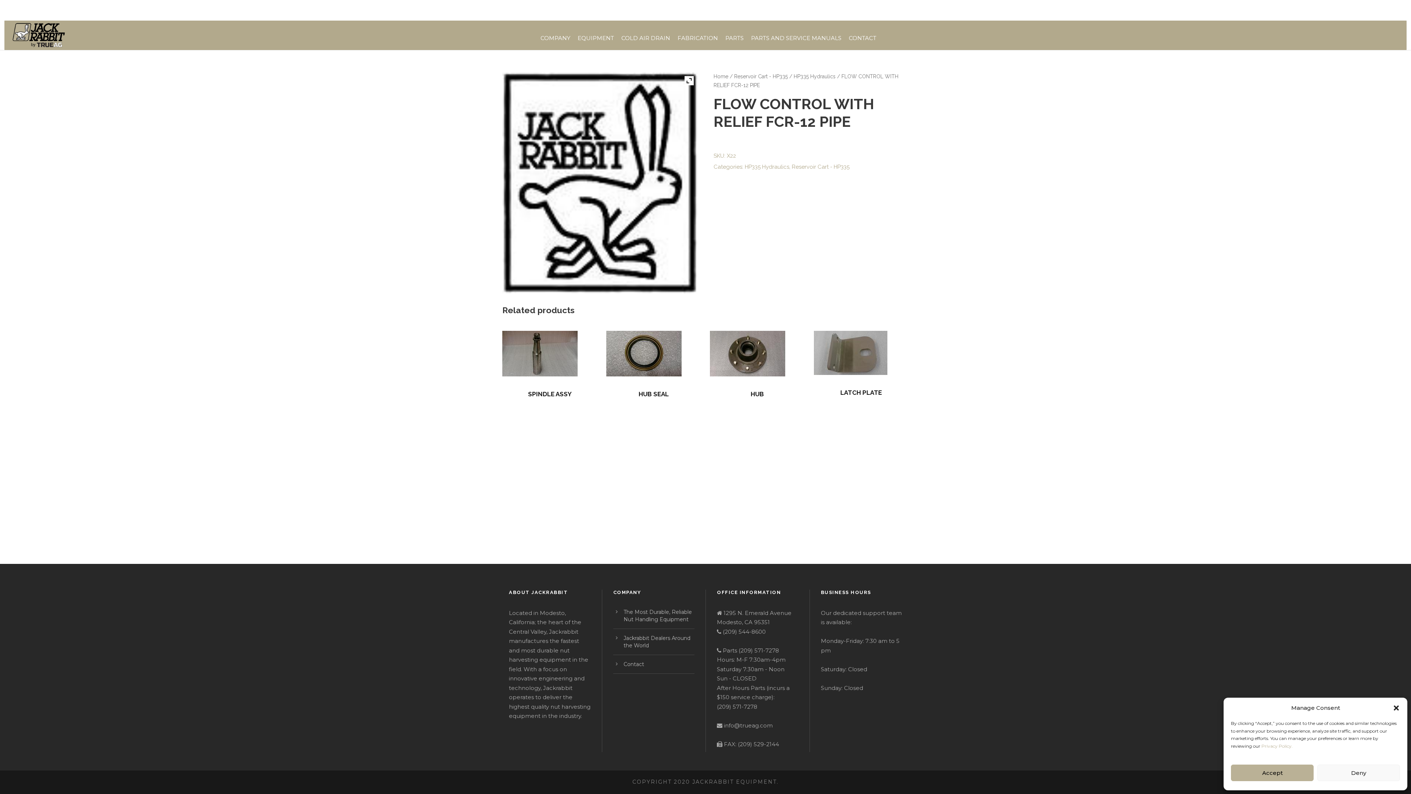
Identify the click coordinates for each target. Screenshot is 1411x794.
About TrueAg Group (819, 10)
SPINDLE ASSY (550, 394)
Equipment (596, 38)
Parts (734, 38)
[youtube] (892, 10)
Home (721, 76)
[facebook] (879, 10)
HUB (757, 394)
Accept (1272, 772)
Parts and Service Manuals (796, 38)
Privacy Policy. (1277, 746)
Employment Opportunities (742, 10)
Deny (1358, 772)
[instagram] (906, 10)
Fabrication (698, 38)
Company (555, 38)
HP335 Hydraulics (815, 76)
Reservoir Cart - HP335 (761, 76)
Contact (862, 38)
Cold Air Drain (645, 38)
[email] (865, 10)
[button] (1396, 708)
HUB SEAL (654, 394)
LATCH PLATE (861, 392)
